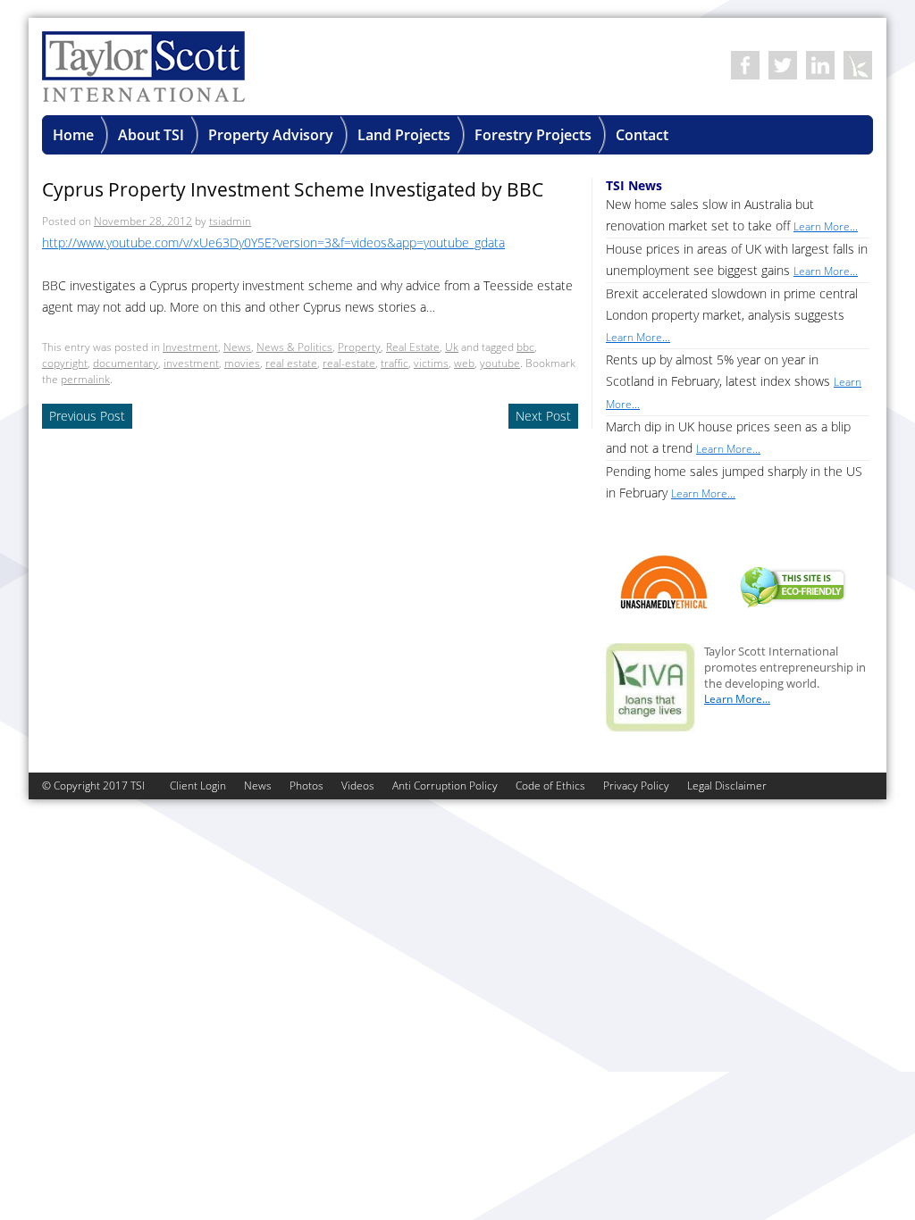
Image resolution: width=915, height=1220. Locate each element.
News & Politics (294, 347)
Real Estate (413, 347)
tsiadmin (230, 221)
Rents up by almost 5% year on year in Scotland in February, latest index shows (733, 381)
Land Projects (403, 135)
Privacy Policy (636, 785)
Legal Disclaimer (727, 785)
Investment (190, 347)
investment (191, 363)
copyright (65, 363)
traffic (394, 363)
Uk (451, 347)
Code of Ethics (550, 785)
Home (73, 135)
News (237, 347)
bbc (525, 347)
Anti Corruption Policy (445, 785)
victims (431, 363)
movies (242, 363)
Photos (306, 785)
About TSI (151, 135)
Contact (642, 135)
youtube (500, 363)
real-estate (349, 363)
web (464, 363)
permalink (85, 379)
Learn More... (737, 698)
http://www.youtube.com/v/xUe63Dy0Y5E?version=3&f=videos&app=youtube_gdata (273, 242)
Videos (357, 785)
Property (359, 347)
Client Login (198, 785)
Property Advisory (270, 135)
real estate (291, 363)
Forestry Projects (533, 135)
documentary (125, 363)
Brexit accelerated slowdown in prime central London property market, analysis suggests (732, 315)
